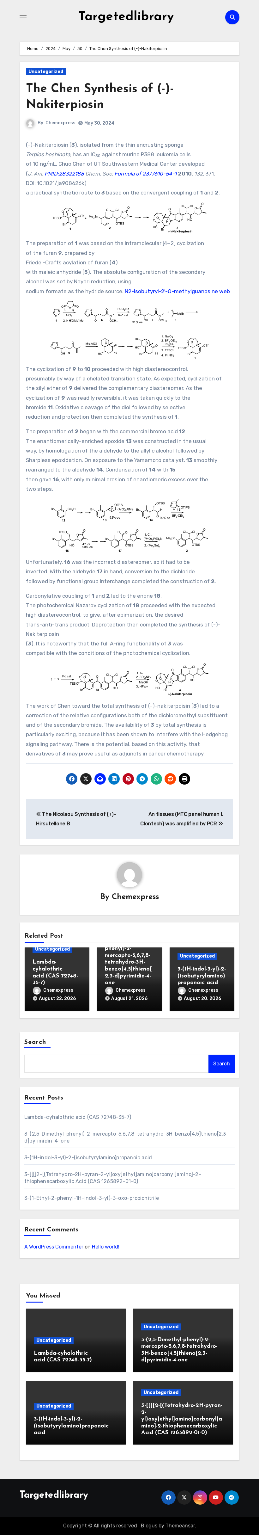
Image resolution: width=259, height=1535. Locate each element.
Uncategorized (45, 71)
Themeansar (180, 1526)
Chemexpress (60, 123)
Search (35, 1042)
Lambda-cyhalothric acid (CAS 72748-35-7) (77, 1117)
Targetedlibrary (126, 17)
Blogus (149, 1526)
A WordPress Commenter (53, 1247)
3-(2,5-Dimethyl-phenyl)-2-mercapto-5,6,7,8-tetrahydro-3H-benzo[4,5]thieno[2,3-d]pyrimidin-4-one (128, 962)
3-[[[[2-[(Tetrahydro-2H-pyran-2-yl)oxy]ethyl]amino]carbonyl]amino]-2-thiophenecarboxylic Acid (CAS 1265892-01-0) (181, 1419)
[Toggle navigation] (23, 17)
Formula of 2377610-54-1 (146, 173)
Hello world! (105, 1247)
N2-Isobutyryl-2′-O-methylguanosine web (177, 291)
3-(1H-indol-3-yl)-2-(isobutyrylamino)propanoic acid (202, 976)
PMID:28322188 (64, 173)
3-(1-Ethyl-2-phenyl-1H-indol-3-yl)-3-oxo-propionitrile (91, 1198)
